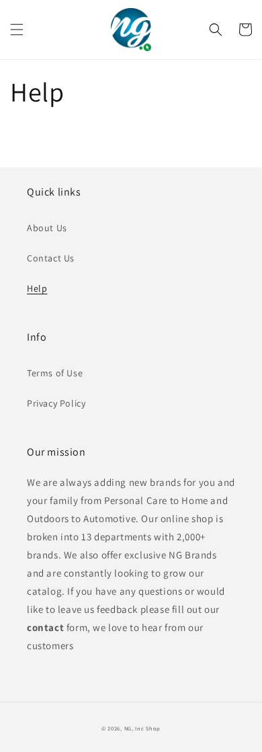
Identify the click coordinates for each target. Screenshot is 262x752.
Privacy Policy (56, 403)
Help (37, 288)
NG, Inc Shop (142, 728)
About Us (47, 228)
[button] (17, 29)
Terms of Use (55, 373)
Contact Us (51, 258)
